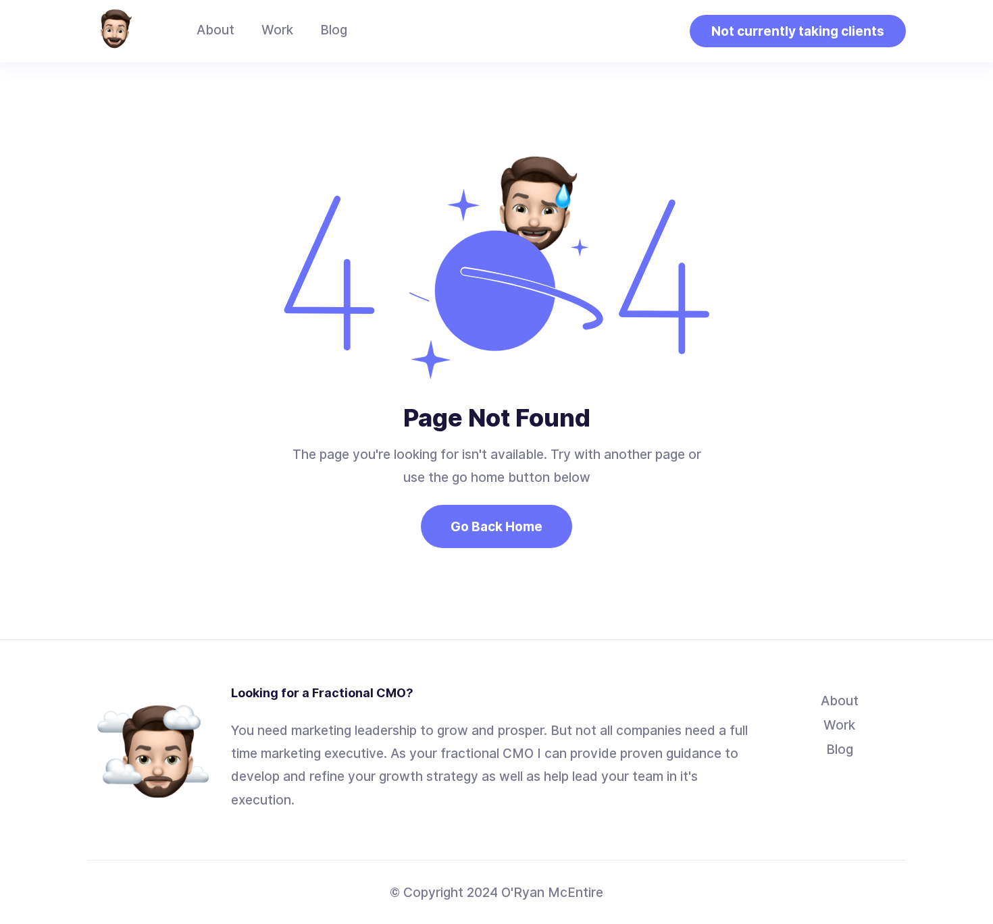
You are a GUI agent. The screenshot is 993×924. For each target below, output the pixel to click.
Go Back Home (496, 526)
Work (277, 29)
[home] (114, 31)
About (215, 29)
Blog (333, 29)
